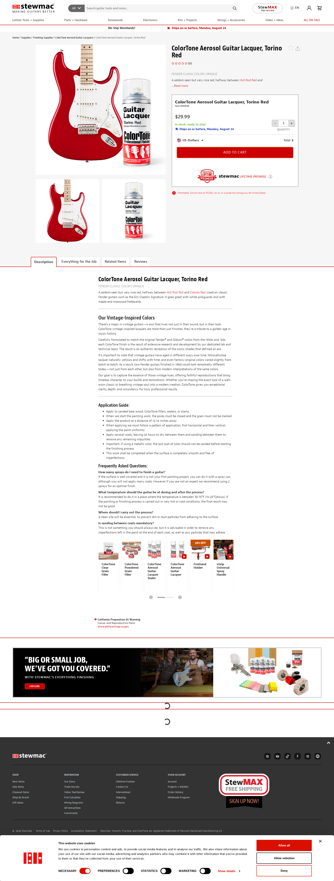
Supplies (26, 37)
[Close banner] (320, 841)
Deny (284, 870)
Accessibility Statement (84, 830)
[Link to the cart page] (319, 8)
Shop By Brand (20, 797)
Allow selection (284, 858)
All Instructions (72, 807)
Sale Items (18, 786)
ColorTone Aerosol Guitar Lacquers (74, 37)
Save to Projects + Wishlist (291, 48)
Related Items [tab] (115, 261)
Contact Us (122, 786)
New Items (18, 781)
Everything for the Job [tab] (79, 261)
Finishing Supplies (43, 37)
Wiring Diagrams (73, 802)
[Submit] (234, 8)
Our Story (69, 781)
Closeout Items (20, 792)
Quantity (283, 129)
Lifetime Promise (125, 781)
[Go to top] (328, 742)
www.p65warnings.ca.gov (113, 626)
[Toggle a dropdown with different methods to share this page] (297, 48)
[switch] (128, 871)
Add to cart (235, 152)
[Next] (180, 597)
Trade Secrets (71, 786)
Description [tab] (43, 262)
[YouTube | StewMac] (277, 757)
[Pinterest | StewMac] (307, 757)
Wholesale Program (179, 797)
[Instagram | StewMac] (267, 757)
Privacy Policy (60, 830)
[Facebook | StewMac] (297, 757)
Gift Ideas (17, 802)
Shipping (121, 797)
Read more (181, 86)
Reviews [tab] (140, 261)
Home (15, 37)
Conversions (71, 813)
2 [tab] (170, 598)
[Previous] (151, 597)
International (123, 792)
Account (172, 781)
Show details (226, 871)
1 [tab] (161, 598)
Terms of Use (43, 830)
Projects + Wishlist (178, 786)
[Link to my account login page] (309, 8)
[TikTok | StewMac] (287, 757)
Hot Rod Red (248, 80)
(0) (190, 63)
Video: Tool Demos (74, 792)
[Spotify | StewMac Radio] (317, 757)
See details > (270, 176)
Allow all (284, 845)
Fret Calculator (72, 797)
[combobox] (153, 8)
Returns (120, 802)
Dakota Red (197, 292)
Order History (175, 792)
